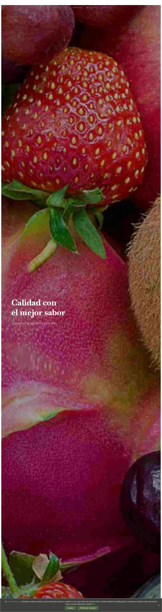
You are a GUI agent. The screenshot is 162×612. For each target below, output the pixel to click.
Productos (91, 8)
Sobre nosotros (60, 8)
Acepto (71, 608)
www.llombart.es (14, 602)
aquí (94, 604)
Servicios (77, 8)
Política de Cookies (88, 608)
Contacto (106, 8)
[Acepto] (158, 605)
